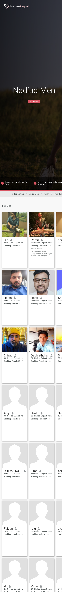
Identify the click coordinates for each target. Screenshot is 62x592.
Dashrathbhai (39, 355)
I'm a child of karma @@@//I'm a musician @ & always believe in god (41, 254)
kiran (34, 471)
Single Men (34, 194)
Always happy (36, 249)
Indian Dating (18, 194)
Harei (34, 297)
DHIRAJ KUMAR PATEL (13, 471)
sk (5, 586)
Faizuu (8, 528)
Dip (6, 240)
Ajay (7, 413)
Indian (46, 194)
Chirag (8, 355)
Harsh (8, 297)
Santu (34, 413)
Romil (35, 240)
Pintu (34, 586)
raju (33, 528)
